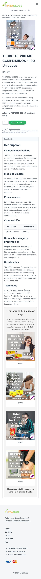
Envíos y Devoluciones (17, 555)
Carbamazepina (25, 131)
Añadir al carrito (17, 122)
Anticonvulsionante (14, 129)
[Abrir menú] (37, 3)
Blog (6, 542)
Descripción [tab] (8, 139)
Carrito (7, 535)
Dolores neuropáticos (8, 132)
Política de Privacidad (16, 551)
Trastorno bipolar (21, 132)
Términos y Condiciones (17, 548)
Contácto (8, 532)
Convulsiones (34, 131)
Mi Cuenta (9, 539)
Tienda (7, 529)
